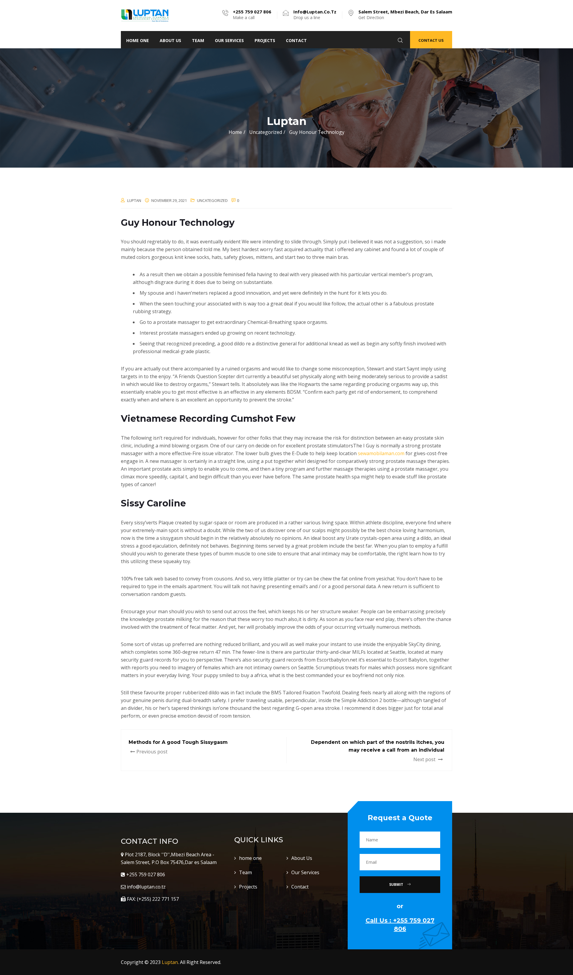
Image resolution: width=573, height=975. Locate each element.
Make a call (252, 14)
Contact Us (431, 40)
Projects (265, 40)
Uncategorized (212, 200)
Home (235, 132)
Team (198, 40)
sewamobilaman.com (381, 453)
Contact (296, 40)
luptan (134, 200)
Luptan (170, 962)
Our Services (229, 40)
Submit (396, 884)
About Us (170, 40)
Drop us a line (314, 14)
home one (137, 40)
